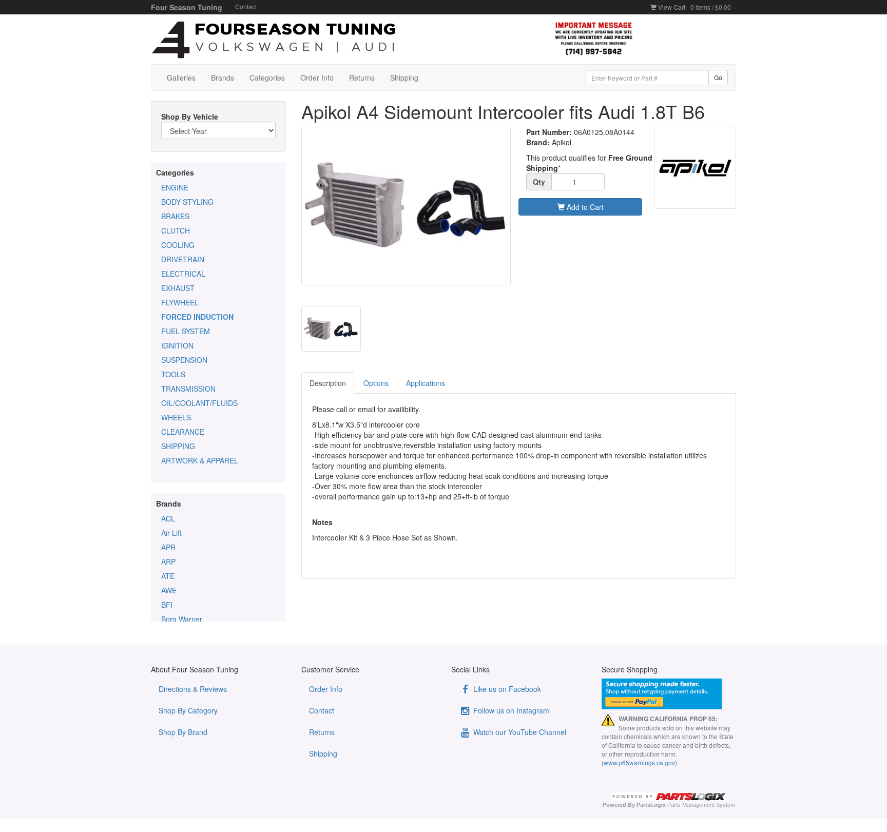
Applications (425, 383)
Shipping (404, 77)
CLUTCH (175, 230)
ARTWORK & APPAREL (199, 460)
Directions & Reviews (193, 689)
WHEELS (176, 417)
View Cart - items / (694, 7)
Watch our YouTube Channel (518, 732)
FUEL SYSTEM (185, 331)
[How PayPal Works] (669, 694)
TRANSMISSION (188, 388)
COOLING (178, 245)
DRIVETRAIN (182, 259)
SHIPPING (178, 446)
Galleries (181, 77)
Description (328, 383)
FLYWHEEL (180, 302)
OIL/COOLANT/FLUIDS (199, 403)
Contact (246, 6)
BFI (166, 604)
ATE (168, 576)
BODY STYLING (187, 202)
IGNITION (177, 345)
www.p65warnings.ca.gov (639, 762)
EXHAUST (178, 288)
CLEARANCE (182, 432)
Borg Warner (181, 619)
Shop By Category (188, 710)
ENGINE (174, 187)
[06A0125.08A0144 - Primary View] (406, 206)
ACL (168, 518)
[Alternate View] (331, 329)
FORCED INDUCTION (197, 317)
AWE (169, 590)
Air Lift (171, 533)
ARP (168, 561)
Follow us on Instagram (510, 710)
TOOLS (173, 374)
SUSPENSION (184, 360)
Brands (222, 77)
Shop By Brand (183, 732)
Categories (267, 77)
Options (376, 383)
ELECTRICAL (183, 273)
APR (168, 547)
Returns (362, 77)
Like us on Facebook (506, 689)
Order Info (317, 77)
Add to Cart (584, 207)
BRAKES (175, 216)
